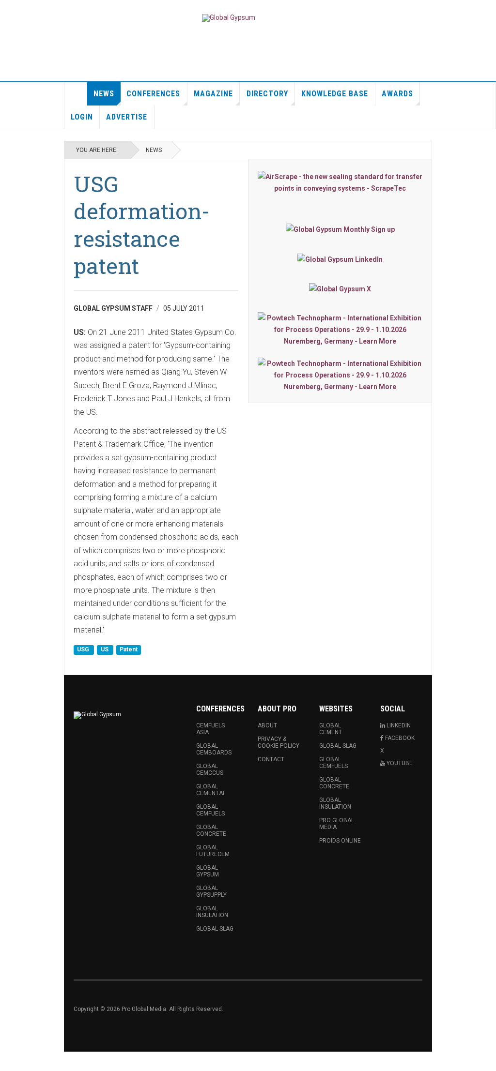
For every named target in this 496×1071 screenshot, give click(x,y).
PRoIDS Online (340, 840)
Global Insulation (212, 912)
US (105, 650)
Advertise (126, 116)
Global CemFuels (210, 810)
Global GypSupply (211, 891)
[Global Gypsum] (228, 18)
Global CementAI (210, 790)
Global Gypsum (207, 871)
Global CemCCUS (209, 769)
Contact (271, 759)
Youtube (399, 763)
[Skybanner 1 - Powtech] (340, 329)
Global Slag (214, 928)
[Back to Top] (9, 1061)
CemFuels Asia (210, 729)
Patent (129, 650)
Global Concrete (211, 830)
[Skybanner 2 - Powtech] (340, 375)
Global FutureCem (213, 851)
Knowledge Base (334, 93)
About (267, 725)
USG (84, 650)
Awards (397, 93)
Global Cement (330, 729)
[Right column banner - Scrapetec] (340, 182)
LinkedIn (398, 725)
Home (76, 94)
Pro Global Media (336, 823)
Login (82, 116)
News (103, 93)
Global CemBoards (214, 749)
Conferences (153, 93)
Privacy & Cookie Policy (278, 742)
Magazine (213, 93)
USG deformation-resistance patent (142, 224)
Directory (267, 93)
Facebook (399, 738)
